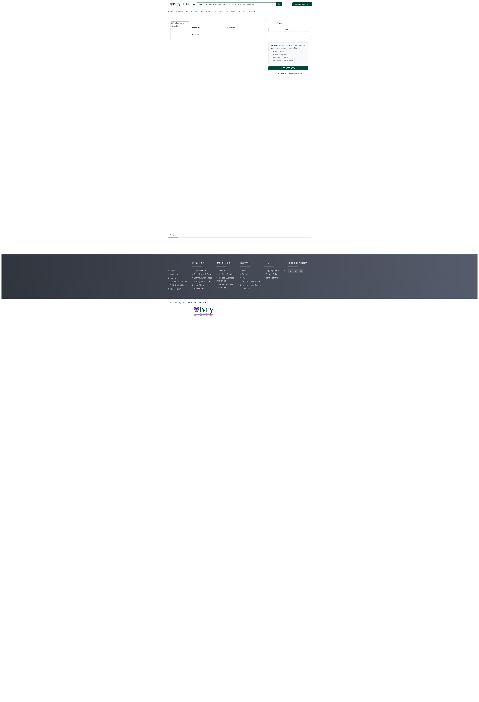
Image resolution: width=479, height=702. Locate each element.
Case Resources (201, 270)
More (250, 11)
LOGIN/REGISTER (302, 4)
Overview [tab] (173, 235)
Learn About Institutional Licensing (288, 74)
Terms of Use (272, 278)
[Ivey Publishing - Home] (183, 4)
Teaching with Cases (203, 274)
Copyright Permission (275, 270)
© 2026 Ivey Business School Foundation (189, 302)
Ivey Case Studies (226, 274)
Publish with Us (177, 285)
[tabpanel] (239, 241)
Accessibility (175, 289)
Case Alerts (199, 285)
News (233, 11)
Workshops (199, 288)
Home (170, 11)
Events (242, 11)
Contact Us (175, 278)
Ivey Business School (251, 281)
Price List (246, 288)
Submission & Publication (217, 11)
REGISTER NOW (288, 68)
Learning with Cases (203, 278)
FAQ (243, 278)
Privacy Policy (272, 274)
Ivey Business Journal (251, 285)
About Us (174, 274)
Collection (180, 11)
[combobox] (235, 4)
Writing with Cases (202, 281)
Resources (195, 11)
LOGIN (288, 29)
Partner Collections (178, 281)
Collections (223, 270)
